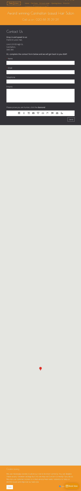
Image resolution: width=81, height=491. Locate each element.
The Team (34, 3)
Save (10, 487)
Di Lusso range (44, 3)
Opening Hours (56, 3)
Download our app (40, 7)
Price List (66, 3)
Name (9, 58)
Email (9, 68)
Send (71, 119)
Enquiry (9, 86)
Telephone (10, 77)
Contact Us (29, 7)
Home (27, 3)
